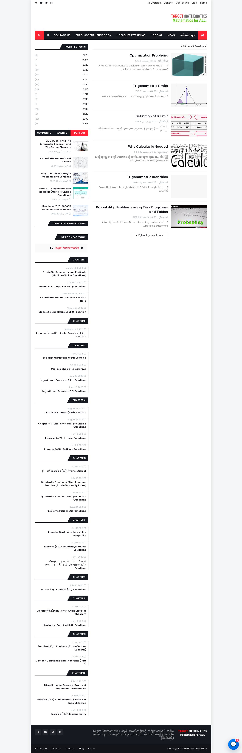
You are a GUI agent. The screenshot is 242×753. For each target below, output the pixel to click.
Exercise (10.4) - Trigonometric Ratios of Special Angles (61, 701)
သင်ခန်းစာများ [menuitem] (187, 35)
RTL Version (154, 2)
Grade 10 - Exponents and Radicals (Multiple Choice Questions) (55, 192)
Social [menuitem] (157, 35)
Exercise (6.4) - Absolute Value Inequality (67, 534)
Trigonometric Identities (147, 177)
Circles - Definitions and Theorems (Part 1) (61, 662)
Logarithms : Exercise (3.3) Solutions (64, 391)
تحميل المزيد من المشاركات (150, 235)
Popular (79, 133)
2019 (61, 84)
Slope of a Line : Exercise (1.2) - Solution (62, 312)
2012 (61, 109)
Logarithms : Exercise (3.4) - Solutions (63, 380)
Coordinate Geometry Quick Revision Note (63, 299)
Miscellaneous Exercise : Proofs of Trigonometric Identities (65, 687)
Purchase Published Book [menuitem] (93, 35)
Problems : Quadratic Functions (66, 511)
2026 (61, 55)
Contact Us (182, 2)
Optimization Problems (149, 55)
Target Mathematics (67, 248)
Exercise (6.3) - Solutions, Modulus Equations (65, 548)
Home (203, 2)
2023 (61, 64)
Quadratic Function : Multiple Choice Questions (63, 498)
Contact (70, 748)
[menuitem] (202, 35)
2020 (61, 79)
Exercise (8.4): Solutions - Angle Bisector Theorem (61, 612)
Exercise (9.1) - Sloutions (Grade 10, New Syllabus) (62, 648)
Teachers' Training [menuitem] (132, 35)
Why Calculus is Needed (148, 146)
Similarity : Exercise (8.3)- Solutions (64, 625)
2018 (61, 89)
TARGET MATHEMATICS (194, 748)
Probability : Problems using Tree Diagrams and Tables (132, 209)
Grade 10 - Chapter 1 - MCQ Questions (62, 286)
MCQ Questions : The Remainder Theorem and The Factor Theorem (55, 144)
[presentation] (165, 96)
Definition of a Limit (152, 116)
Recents (62, 133)
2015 (61, 104)
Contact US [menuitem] (62, 35)
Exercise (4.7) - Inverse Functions (65, 438)
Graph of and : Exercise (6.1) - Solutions (65, 565)
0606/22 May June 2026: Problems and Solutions (56, 175)
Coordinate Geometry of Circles (55, 160)
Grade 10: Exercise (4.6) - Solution (65, 412)
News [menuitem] (171, 35)
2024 (61, 60)
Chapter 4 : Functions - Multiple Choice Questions (62, 425)
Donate (168, 2)
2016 (61, 99)
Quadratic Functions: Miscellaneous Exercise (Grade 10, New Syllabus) (63, 484)
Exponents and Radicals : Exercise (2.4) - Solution (61, 335)
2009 (61, 118)
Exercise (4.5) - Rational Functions (65, 449)
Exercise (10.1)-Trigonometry (68, 714)
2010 (61, 113)
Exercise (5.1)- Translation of (64, 471)
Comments (44, 133)
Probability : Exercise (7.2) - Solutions (63, 589)
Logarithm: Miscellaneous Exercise (64, 357)
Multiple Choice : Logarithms (68, 369)
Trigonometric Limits (150, 86)
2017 (61, 94)
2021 (61, 74)
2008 (61, 123)
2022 (61, 69)
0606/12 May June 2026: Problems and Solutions (56, 208)
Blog (194, 2)
